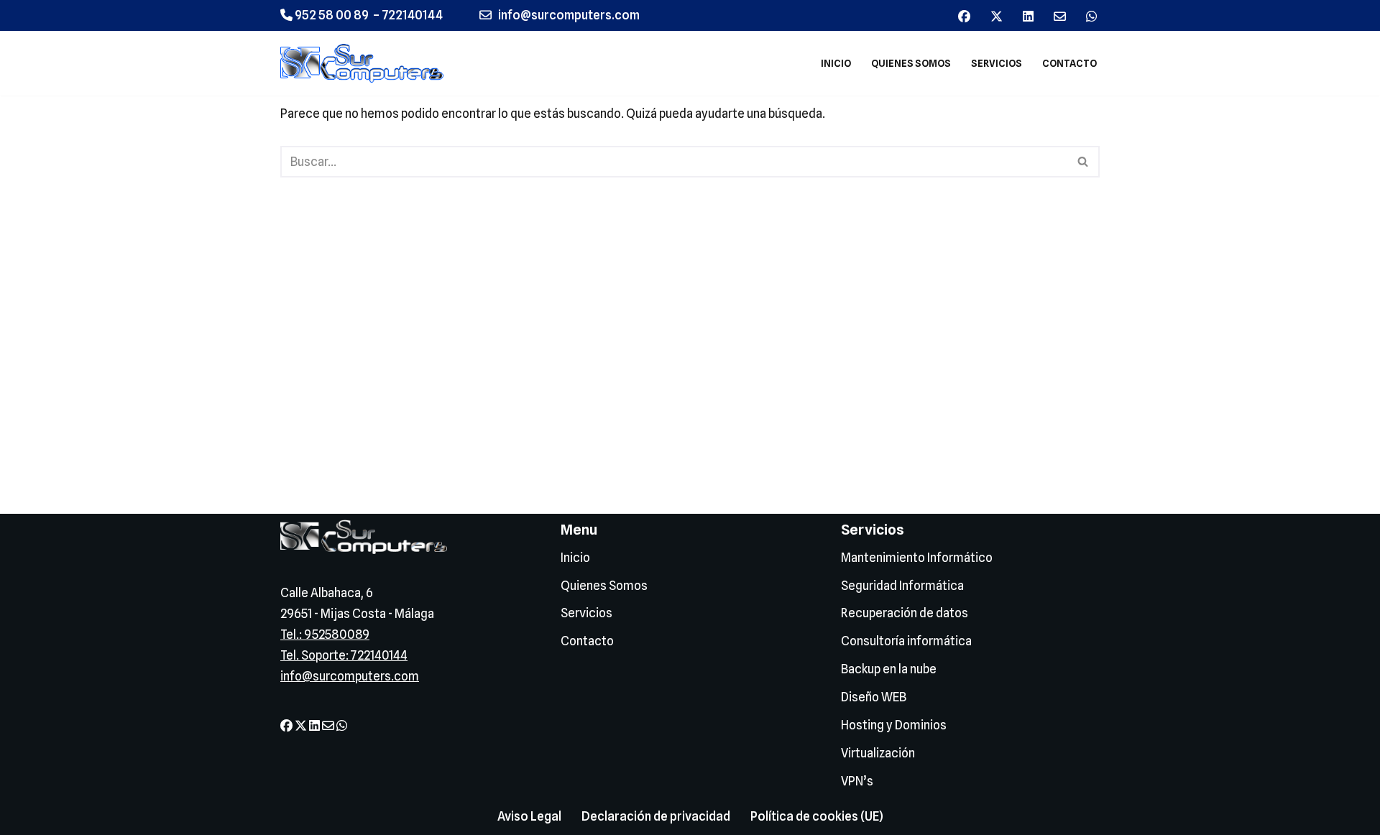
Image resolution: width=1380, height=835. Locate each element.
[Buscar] (1083, 161)
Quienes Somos (911, 63)
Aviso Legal (529, 816)
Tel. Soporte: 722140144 (344, 655)
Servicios (996, 63)
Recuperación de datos (904, 613)
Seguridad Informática (902, 585)
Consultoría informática (906, 641)
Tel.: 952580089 (324, 634)
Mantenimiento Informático (917, 557)
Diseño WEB (873, 697)
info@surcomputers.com (349, 676)
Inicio (836, 63)
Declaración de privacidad (655, 816)
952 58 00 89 (331, 15)
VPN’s (857, 781)
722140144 (412, 15)
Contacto (1069, 63)
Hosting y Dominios (894, 725)
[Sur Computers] (365, 63)
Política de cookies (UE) (816, 816)
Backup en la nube (889, 669)
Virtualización (878, 753)
